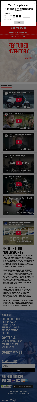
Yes (15, 13)
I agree (7, 13)
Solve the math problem (8, 17)
